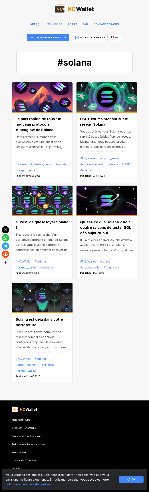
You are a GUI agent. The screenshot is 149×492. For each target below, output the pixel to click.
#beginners (47, 267)
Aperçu (35, 24)
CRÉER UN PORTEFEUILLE (50, 37)
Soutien (16, 468)
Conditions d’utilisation (24, 460)
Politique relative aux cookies (28, 444)
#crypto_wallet (109, 158)
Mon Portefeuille (21, 419)
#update (61, 164)
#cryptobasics (25, 170)
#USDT (127, 164)
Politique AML (19, 452)
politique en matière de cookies (28, 484)
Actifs (72, 24)
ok (134, 479)
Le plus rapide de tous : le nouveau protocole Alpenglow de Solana (38, 124)
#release (112, 164)
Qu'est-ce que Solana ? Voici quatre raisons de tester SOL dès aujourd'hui (106, 227)
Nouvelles (54, 24)
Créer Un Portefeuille (24, 427)
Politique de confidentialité (27, 436)
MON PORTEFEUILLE (92, 37)
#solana (21, 164)
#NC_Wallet (88, 158)
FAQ (85, 24)
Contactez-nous (106, 24)
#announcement (91, 164)
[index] (74, 9)
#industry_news (41, 164)
